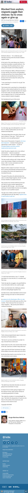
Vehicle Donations (6, 465)
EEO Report (5, 452)
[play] (2, 491)
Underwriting (5, 466)
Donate (24, 2)
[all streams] (26, 491)
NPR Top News (6, 407)
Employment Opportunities (8, 474)
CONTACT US (5, 470)
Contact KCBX (5, 473)
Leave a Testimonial (7, 477)
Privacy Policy (5, 456)
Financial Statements (7, 455)
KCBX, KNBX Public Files (7, 453)
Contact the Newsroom (7, 476)
